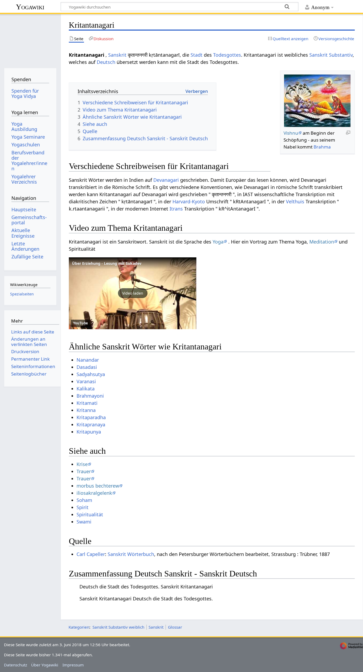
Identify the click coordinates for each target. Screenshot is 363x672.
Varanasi (86, 381)
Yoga (218, 241)
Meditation (321, 241)
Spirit (82, 507)
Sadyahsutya (91, 374)
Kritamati (87, 403)
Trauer (84, 471)
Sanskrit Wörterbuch (131, 554)
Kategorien (79, 627)
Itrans (176, 208)
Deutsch (106, 62)
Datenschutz (15, 664)
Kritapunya (89, 431)
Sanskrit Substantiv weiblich (118, 627)
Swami (84, 521)
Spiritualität (90, 514)
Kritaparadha (91, 417)
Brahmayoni (90, 396)
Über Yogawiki (44, 664)
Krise (82, 464)
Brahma (322, 147)
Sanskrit (117, 55)
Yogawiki (30, 7)
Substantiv (341, 55)
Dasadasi (87, 367)
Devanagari (166, 180)
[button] (132, 293)
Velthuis (295, 201)
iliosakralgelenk (94, 493)
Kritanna (86, 410)
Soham (84, 500)
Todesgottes (227, 55)
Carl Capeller (91, 554)
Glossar (175, 627)
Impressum (73, 664)
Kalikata (86, 388)
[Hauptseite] (30, 39)
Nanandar (88, 360)
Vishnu (291, 133)
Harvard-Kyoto (188, 201)
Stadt (196, 55)
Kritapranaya (91, 424)
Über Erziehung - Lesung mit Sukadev (106, 263)
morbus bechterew (98, 486)
